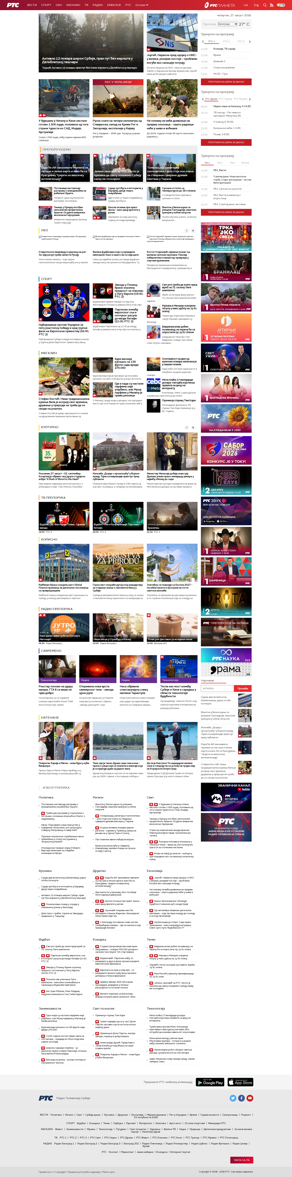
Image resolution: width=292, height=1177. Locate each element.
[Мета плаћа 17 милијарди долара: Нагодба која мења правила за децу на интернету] (153, 385)
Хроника (45, 871)
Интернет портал (180, 1151)
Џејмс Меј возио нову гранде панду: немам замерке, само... (172, 1060)
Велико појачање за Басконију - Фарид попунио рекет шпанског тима (115, 995)
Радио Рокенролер (177, 1143)
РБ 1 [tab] (207, 162)
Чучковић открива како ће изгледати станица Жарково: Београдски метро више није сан (117, 913)
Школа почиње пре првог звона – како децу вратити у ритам (124, 210)
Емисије (114, 5)
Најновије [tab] (207, 680)
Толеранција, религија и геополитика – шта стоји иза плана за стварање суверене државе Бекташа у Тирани (117, 818)
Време (193, 1114)
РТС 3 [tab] (241, 41)
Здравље (155, 1129)
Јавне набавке (145, 1151)
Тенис (151, 939)
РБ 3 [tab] (232, 162)
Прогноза (209, 24)
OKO (59, 5)
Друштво (99, 871)
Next (249, 41)
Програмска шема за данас (226, 81)
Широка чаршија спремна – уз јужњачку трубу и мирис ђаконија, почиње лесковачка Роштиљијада (64, 1050)
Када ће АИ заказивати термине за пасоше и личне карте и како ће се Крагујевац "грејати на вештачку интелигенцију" (117, 881)
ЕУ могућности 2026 (146, 1117)
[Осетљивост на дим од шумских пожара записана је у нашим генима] (153, 364)
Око (44, 230)
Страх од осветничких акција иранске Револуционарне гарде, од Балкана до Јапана (170, 833)
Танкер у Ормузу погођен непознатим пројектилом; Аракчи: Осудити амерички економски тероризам (69, 211)
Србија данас (93, 1114)
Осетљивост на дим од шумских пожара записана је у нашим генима (179, 361)
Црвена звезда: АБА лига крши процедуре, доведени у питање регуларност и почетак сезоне (114, 984)
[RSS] (271, 5)
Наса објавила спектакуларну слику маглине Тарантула (134, 690)
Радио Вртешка (220, 1143)
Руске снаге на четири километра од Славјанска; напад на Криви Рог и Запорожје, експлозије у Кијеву (117, 124)
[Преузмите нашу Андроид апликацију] (210, 1082)
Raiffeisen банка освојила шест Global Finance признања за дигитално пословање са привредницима (63, 587)
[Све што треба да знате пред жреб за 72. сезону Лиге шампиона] (153, 290)
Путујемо (121, 1129)
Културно (49, 427)
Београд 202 (131, 1143)
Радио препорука (57, 609)
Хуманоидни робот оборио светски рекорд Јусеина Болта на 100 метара (170, 1051)
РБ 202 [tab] (245, 162)
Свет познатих (103, 1008)
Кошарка (99, 939)
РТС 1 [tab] (211, 41)
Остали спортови (195, 1123)
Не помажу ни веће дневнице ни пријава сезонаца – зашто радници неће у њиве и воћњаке (170, 124)
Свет (150, 797)
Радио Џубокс (199, 1143)
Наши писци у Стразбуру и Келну (112, 638)
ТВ (86, 5)
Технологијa (156, 1008)
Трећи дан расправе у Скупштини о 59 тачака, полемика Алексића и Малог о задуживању (63, 816)
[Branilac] (226, 267)
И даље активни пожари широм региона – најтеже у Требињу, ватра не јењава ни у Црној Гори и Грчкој (115, 830)
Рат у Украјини (177, 1114)
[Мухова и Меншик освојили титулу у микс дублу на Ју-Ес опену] (153, 311)
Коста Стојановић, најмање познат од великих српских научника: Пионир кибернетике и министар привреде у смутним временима (168, 256)
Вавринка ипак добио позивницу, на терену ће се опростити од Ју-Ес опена (178, 329)
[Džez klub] (226, 480)
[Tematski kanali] (226, 662)
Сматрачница (230, 1114)
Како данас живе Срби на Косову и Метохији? (60, 636)
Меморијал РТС (217, 1123)
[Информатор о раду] (226, 827)
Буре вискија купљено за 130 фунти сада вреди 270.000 (127, 363)
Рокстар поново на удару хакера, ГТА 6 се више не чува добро (56, 690)
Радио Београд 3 (110, 1143)
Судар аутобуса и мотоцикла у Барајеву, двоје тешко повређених (125, 191)
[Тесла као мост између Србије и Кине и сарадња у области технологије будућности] (179, 669)
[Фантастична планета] (226, 297)
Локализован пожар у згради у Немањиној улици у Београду (60, 906)
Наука (182, 1129)
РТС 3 (83, 1137)
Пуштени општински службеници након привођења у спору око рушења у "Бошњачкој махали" (62, 839)
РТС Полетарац (229, 1137)
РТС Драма (126, 1137)
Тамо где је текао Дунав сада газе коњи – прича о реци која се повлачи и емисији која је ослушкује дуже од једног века (118, 766)
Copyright (60, 1171)
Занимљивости (50, 1008)
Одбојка (118, 1123)
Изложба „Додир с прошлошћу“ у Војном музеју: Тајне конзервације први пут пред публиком (116, 476)
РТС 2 (73, 1137)
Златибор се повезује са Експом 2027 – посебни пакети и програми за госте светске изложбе (169, 587)
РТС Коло (176, 1137)
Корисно (49, 539)
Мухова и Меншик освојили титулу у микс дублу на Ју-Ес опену (179, 308)
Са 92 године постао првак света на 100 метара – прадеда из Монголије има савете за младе (62, 1039)
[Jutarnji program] (226, 327)
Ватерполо (145, 1123)
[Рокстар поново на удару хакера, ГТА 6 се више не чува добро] (57, 669)
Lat (246, 5)
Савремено (51, 651)
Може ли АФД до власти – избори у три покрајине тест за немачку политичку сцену (171, 856)
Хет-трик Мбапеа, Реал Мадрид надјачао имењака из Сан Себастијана (61, 993)
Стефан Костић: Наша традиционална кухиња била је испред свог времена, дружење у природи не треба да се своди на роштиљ (64, 403)
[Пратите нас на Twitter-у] (233, 1098)
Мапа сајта (242, 1160)
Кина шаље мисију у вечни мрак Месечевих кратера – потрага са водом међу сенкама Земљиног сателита (170, 1041)
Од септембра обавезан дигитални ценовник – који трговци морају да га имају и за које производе (172, 913)
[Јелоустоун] (226, 541)
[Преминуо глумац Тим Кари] (153, 406)
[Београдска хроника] (226, 388)
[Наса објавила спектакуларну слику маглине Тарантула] (138, 669)
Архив (146, 1146)
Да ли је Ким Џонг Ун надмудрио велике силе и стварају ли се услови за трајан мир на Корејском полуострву (171, 766)
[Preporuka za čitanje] (226, 632)
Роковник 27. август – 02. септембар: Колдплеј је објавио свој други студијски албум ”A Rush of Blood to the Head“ (62, 476)
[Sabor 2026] (226, 450)
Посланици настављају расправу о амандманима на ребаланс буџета (70, 191)
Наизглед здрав (151, 1131)
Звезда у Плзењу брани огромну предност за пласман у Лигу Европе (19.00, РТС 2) (129, 290)
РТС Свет (95, 1137)
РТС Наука (110, 1137)
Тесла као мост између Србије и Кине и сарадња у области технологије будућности (178, 691)
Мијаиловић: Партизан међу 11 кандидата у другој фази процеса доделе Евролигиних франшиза (117, 961)
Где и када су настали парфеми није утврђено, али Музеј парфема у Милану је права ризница (129, 389)
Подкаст (246, 1114)
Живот (59, 1129)
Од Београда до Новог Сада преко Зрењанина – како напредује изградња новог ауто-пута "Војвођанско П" (170, 925)
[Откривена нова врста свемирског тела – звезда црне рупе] (97, 669)
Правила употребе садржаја (84, 1171)
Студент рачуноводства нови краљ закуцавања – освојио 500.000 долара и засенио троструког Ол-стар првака (116, 949)
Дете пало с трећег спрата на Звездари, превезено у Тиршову (62, 915)
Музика (91, 1129)
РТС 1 (63, 1137)
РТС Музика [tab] (240, 98)
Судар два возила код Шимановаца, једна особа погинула (63, 879)
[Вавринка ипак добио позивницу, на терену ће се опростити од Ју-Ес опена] (153, 332)
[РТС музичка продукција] (226, 797)
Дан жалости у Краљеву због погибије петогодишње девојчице (115, 893)
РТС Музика (209, 1137)
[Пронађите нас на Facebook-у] (241, 1098)
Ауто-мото (175, 1123)
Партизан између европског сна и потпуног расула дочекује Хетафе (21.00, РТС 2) (126, 315)
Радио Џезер (240, 1143)
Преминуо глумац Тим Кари (179, 400)
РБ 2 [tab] (219, 162)
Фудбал (44, 939)
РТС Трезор (192, 1137)
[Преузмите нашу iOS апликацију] (240, 1082)
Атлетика (160, 1123)
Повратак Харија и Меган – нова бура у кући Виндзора (64, 764)
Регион (98, 797)
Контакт (113, 1151)
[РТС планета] (220, 5)
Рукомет (131, 1123)
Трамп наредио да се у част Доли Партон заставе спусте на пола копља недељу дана (115, 1024)
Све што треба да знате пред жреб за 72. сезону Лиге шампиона (179, 287)
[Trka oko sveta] (226, 236)
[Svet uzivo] (226, 358)
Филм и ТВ (170, 1129)
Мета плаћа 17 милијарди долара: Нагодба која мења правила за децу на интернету (178, 384)
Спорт (46, 5)
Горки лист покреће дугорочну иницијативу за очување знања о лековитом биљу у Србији (118, 587)
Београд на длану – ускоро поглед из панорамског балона (63, 1061)
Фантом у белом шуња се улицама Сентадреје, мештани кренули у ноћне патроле (179, 210)
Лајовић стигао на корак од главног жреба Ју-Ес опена (172, 966)
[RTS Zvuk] (226, 511)
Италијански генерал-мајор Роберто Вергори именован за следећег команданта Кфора (60, 850)
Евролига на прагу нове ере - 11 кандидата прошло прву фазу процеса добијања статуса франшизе (115, 973)
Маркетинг (127, 1151)
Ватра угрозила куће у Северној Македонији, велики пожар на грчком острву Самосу (115, 848)
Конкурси (161, 1151)
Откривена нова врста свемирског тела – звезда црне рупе (96, 690)
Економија (154, 871)
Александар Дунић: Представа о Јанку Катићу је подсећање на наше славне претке (115, 1045)
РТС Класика (159, 1137)
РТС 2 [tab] (226, 41)
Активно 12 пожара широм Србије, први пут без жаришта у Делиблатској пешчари (87, 60)
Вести (32, 5)
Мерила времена (156, 1114)
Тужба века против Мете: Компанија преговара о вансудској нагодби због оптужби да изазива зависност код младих (172, 1029)
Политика (46, 797)
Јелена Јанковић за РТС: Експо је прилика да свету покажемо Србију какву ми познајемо (117, 175)
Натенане (50, 718)
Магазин (73, 5)
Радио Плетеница (152, 1143)
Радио (98, 5)
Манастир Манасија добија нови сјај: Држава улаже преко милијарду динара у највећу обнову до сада (170, 476)
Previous (202, 41)
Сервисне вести (209, 1114)
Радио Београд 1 (64, 1143)
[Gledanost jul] (226, 418)
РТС (128, 5)
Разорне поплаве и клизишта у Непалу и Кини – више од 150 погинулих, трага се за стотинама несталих (171, 844)
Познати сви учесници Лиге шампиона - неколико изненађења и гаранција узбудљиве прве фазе (60, 982)
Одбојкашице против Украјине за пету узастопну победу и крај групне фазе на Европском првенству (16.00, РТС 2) (64, 329)
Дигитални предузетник (217, 1129)
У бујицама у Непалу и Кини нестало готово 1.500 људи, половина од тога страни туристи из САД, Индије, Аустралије (63, 126)
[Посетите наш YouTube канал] (250, 1098)
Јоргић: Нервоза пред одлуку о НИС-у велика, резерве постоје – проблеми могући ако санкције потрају (172, 58)
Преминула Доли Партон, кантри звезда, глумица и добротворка (115, 1035)
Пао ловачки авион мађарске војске (114, 839)
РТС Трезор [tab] (225, 98)
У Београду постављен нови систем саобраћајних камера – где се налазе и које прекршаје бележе (118, 925)
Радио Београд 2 (87, 1143)
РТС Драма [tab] (211, 98)
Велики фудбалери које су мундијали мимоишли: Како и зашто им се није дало (116, 253)
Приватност (46, 1171)
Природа (195, 1129)
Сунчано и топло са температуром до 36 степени (179, 189)
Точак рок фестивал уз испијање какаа (170, 638)
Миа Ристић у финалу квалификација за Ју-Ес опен (171, 975)
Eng (256, 5)
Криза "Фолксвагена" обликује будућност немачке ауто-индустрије (168, 903)
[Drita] (226, 601)
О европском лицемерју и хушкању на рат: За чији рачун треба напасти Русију (63, 253)
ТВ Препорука (53, 498)
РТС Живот (142, 1137)
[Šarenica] (226, 571)
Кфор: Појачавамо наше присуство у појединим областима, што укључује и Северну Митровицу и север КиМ (61, 827)
